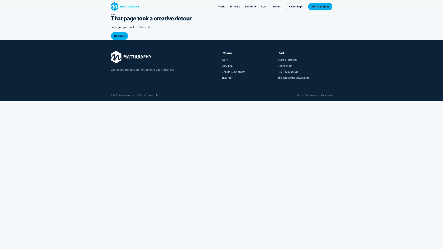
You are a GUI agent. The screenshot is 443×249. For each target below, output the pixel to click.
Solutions (250, 6)
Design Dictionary (233, 71)
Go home (119, 35)
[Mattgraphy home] (126, 6)
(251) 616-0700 (288, 71)
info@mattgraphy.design (294, 77)
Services (234, 6)
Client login (296, 6)
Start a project (320, 6)
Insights (227, 77)
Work (221, 6)
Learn (264, 6)
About (277, 6)
